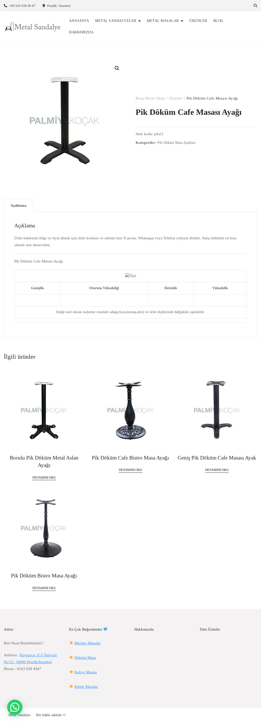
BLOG (218, 21)
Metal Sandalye (19, 715)
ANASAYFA (79, 21)
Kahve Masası (85, 672)
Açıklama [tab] (18, 205)
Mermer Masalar (87, 643)
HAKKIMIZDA (81, 32)
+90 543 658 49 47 (21, 6)
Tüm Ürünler (210, 629)
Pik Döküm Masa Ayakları (176, 143)
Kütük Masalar (86, 687)
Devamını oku (44, 477)
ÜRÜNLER (198, 21)
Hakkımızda (144, 629)
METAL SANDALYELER (115, 21)
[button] (117, 68)
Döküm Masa (85, 658)
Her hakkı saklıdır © (51, 715)
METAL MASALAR (163, 21)
